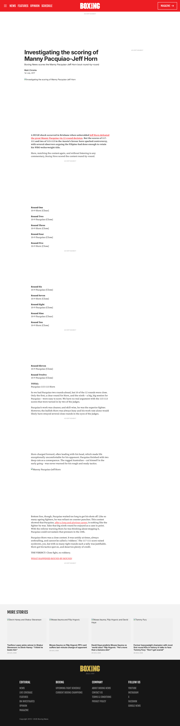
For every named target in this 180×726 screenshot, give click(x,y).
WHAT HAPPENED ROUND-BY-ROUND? (51, 558)
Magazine (165, 5)
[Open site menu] (5, 5)
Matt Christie (30, 70)
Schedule (47, 6)
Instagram (133, 692)
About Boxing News (101, 688)
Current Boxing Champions (69, 692)
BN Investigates (27, 701)
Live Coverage (25, 692)
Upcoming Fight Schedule (68, 688)
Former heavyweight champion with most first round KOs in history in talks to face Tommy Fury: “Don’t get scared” (153, 647)
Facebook (132, 701)
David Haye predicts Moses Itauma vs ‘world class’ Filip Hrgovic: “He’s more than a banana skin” (109, 647)
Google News (134, 705)
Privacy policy (99, 701)
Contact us (97, 692)
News (13, 6)
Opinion (35, 6)
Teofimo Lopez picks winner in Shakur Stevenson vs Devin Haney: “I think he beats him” (25, 647)
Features (23, 6)
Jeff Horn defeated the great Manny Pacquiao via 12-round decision (70, 137)
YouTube (132, 688)
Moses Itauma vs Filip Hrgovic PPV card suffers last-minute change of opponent (68, 646)
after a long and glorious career (71, 522)
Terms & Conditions (101, 696)
